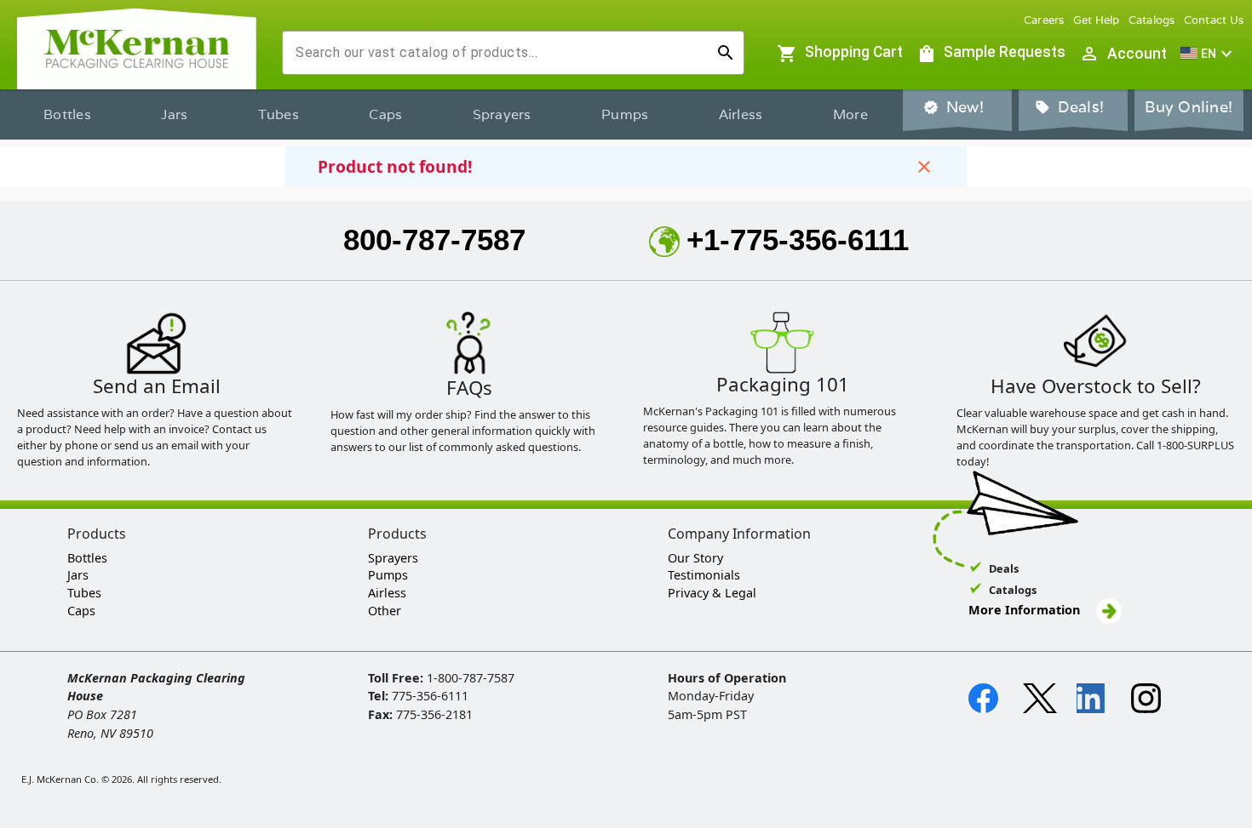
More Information (1025, 610)
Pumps (624, 114)
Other (384, 610)
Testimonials (704, 575)
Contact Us (1214, 20)
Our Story (695, 558)
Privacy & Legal (712, 593)
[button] (1208, 53)
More (850, 114)
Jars (174, 114)
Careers (1044, 20)
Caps (385, 114)
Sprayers (502, 114)
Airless (741, 114)
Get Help (1096, 20)
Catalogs (1152, 20)
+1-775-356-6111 (797, 239)
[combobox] (500, 53)
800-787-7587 (434, 239)
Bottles (67, 114)
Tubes (278, 114)
